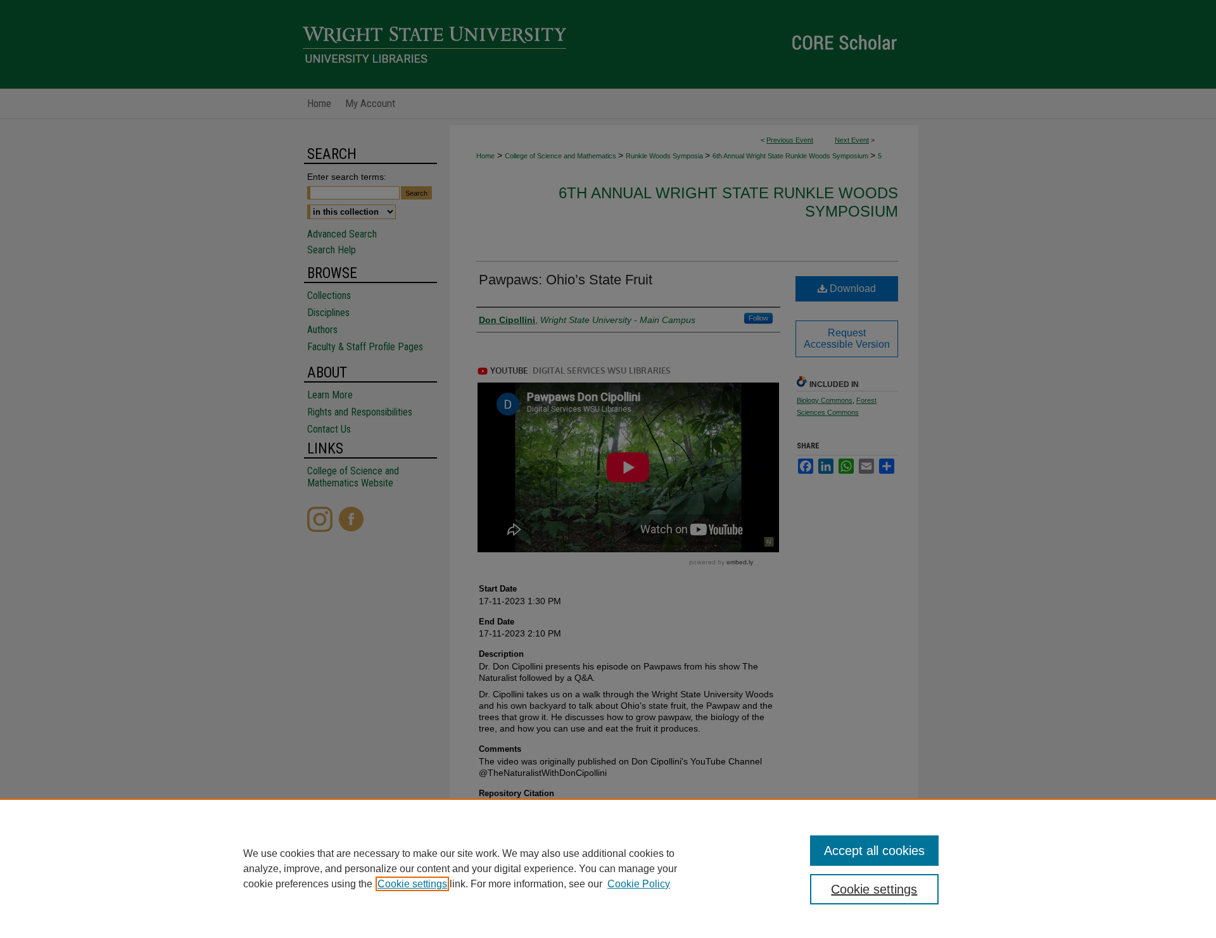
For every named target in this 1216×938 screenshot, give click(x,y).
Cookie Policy (638, 883)
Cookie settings (412, 883)
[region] (608, 868)
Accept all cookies (874, 851)
